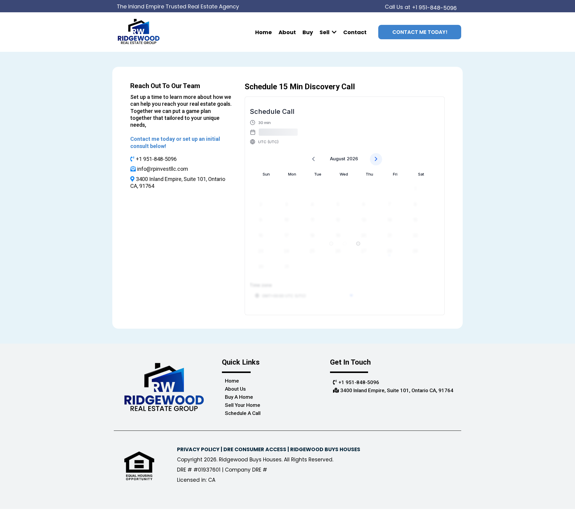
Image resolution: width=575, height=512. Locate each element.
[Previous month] (313, 159)
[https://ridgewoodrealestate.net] (138, 31)
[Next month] (376, 159)
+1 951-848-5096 (434, 5)
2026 (352, 158)
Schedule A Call (243, 413)
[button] (334, 32)
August (337, 158)
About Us (235, 389)
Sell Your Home (242, 405)
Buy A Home (239, 397)
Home (232, 381)
